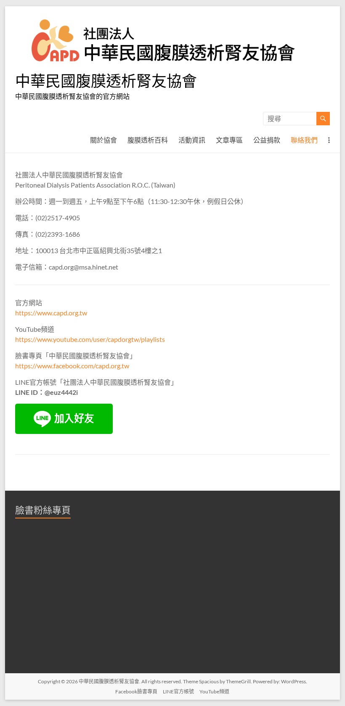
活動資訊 (191, 140)
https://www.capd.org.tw (51, 313)
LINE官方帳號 (178, 691)
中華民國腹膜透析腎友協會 (106, 80)
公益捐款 (266, 140)
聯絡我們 (304, 140)
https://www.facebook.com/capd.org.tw (72, 366)
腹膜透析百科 (147, 140)
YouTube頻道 (214, 691)
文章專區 (229, 140)
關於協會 (103, 140)
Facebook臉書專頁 (136, 691)
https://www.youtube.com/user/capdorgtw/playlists (90, 339)
